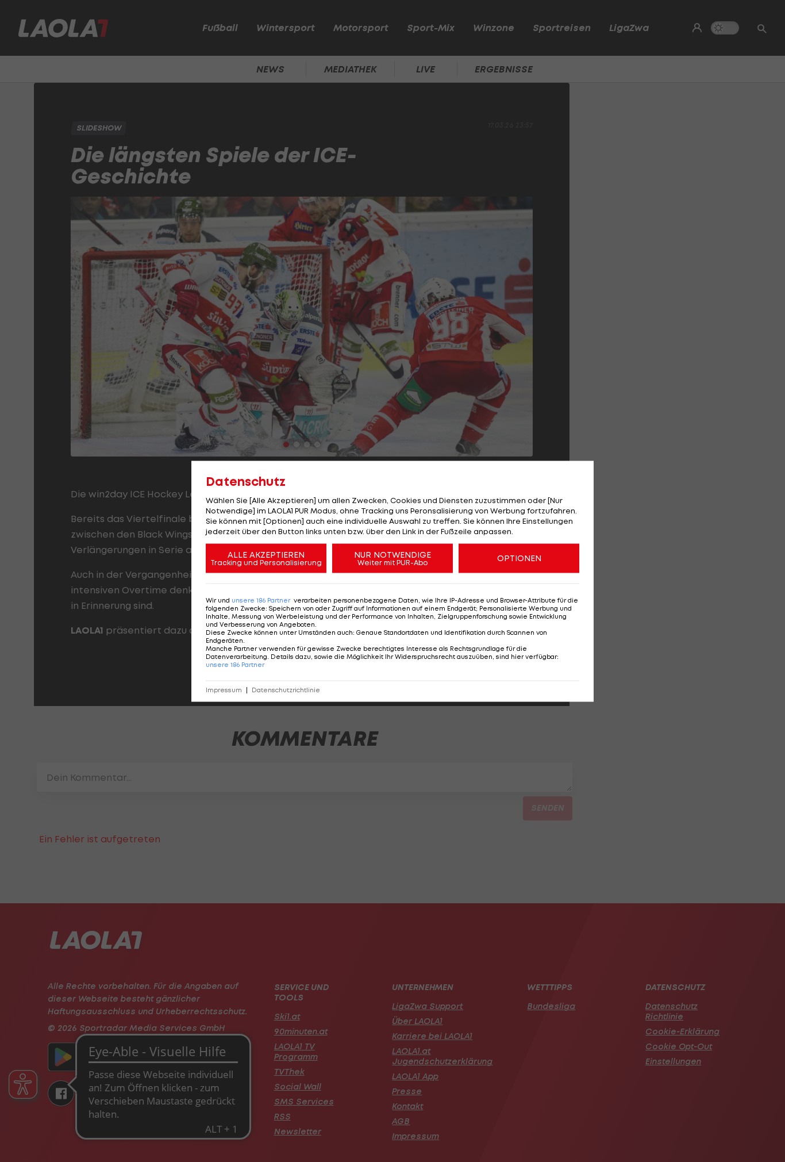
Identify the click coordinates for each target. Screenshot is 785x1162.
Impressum (224, 690)
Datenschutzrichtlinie (286, 690)
